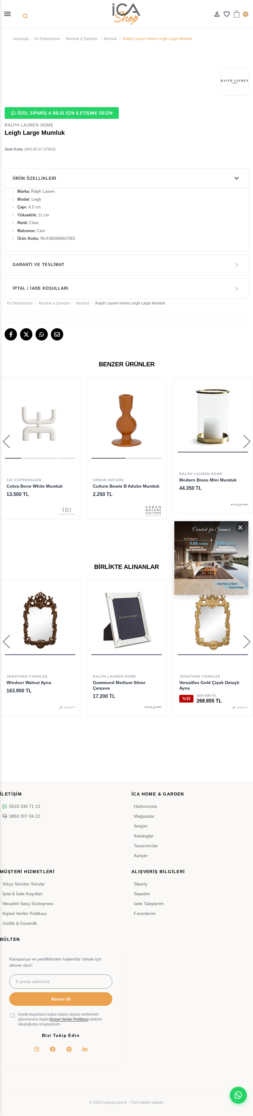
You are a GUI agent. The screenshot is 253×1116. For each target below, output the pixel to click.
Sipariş (140, 883)
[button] (13, 458)
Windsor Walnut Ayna (28, 682)
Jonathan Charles (27, 676)
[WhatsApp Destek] (238, 1095)
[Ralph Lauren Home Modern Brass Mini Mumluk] (213, 417)
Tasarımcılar (146, 845)
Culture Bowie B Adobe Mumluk (126, 486)
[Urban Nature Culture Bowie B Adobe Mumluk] (126, 420)
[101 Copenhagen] (66, 511)
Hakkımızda (145, 806)
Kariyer (141, 855)
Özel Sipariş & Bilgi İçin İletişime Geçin (65, 113)
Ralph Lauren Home (200, 474)
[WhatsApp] (41, 334)
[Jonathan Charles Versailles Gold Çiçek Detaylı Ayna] (213, 620)
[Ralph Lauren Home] (239, 505)
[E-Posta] (57, 334)
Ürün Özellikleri (34, 178)
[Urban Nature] (153, 511)
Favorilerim (145, 913)
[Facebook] (11, 334)
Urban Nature (108, 480)
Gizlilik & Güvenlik (19, 923)
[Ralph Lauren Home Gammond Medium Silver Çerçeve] (126, 620)
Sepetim (142, 893)
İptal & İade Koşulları (22, 893)
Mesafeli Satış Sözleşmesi (27, 903)
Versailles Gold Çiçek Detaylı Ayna (209, 685)
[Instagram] (37, 1049)
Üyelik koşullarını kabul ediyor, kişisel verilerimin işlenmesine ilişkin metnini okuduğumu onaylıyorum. (60, 1019)
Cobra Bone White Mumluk (34, 486)
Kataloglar (144, 835)
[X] (26, 334)
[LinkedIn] (85, 1049)
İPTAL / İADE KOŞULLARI (40, 288)
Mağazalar (144, 816)
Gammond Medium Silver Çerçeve (119, 685)
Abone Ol (61, 999)
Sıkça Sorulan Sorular (23, 883)
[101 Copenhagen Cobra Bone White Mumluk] (40, 420)
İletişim (140, 826)
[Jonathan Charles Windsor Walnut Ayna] (40, 620)
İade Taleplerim (149, 903)
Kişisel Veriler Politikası (24, 913)
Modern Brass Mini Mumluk (208, 479)
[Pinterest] (69, 1049)
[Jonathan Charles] (66, 707)
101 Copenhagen (24, 480)
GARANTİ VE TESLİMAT (38, 264)
